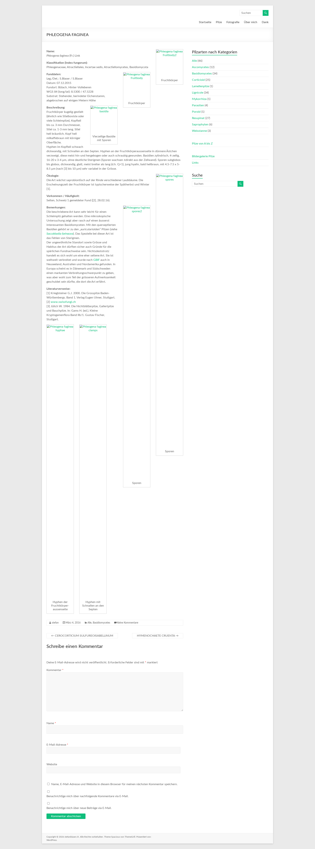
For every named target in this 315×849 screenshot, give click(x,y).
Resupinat (198, 118)
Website (51, 764)
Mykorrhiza (199, 99)
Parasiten (198, 105)
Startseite (205, 22)
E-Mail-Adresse (57, 744)
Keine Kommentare (127, 623)
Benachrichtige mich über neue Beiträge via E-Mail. (79, 808)
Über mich (250, 22)
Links (195, 162)
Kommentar (54, 670)
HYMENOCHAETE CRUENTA (157, 635)
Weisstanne (199, 130)
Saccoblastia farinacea (59, 233)
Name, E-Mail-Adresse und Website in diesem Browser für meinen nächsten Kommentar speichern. (114, 784)
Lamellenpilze (200, 86)
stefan (55, 623)
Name (51, 723)
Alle (90, 623)
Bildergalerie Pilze (203, 156)
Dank (265, 22)
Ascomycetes (200, 67)
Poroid (196, 111)
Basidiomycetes (101, 623)
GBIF (96, 259)
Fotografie (232, 22)
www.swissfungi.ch (63, 301)
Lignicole (197, 92)
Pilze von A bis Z (202, 143)
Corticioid (198, 79)
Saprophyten (200, 124)
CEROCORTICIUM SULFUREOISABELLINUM (82, 635)
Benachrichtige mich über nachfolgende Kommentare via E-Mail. (87, 796)
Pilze (219, 22)
